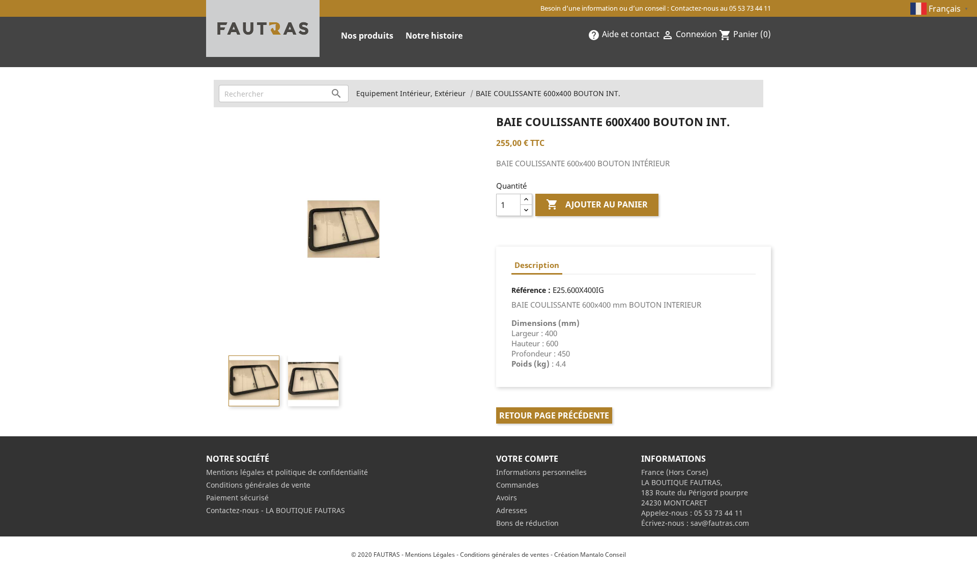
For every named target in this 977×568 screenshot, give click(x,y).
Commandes (517, 485)
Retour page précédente (554, 415)
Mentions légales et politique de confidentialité (287, 472)
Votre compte (527, 458)
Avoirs (506, 497)
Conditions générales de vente (258, 485)
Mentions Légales (430, 554)
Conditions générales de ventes (504, 554)
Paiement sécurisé (237, 497)
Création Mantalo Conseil (590, 554)
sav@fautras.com (720, 523)
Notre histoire (434, 35)
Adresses (511, 510)
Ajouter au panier (597, 204)
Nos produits (367, 35)
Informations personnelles (541, 472)
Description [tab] (536, 265)
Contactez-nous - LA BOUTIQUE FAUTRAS (275, 510)
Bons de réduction (527, 523)
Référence (528, 290)
